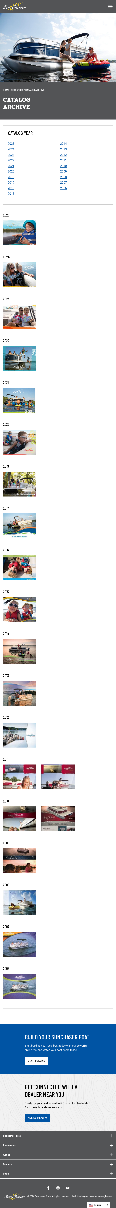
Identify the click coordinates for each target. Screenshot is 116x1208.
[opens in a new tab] (19, 274)
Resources (17, 90)
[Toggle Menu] (110, 6)
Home (6, 90)
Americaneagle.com (102, 1196)
